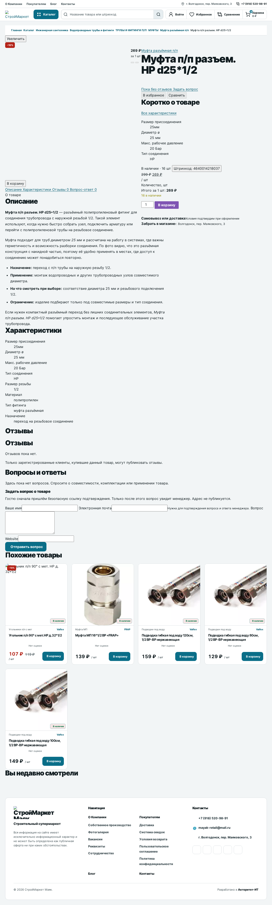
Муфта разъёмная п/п (174, 30)
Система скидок (152, 832)
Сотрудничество (101, 853)
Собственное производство (109, 825)
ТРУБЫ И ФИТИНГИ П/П (131, 30)
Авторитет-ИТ (248, 889)
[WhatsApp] (217, 849)
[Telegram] (238, 849)
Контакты (68, 4)
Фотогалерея (98, 832)
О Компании (13, 4)
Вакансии (95, 839)
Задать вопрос (185, 89)
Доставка (146, 825)
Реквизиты (96, 846)
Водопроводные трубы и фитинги (92, 30)
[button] (53, 656)
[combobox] (112, 14)
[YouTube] (196, 849)
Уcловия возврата (153, 839)
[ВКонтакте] (227, 849)
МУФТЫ (153, 30)
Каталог (28, 30)
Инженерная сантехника (52, 30)
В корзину (166, 205)
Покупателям (36, 4)
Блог (53, 4)
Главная (16, 30)
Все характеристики (159, 113)
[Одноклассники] (207, 849)
